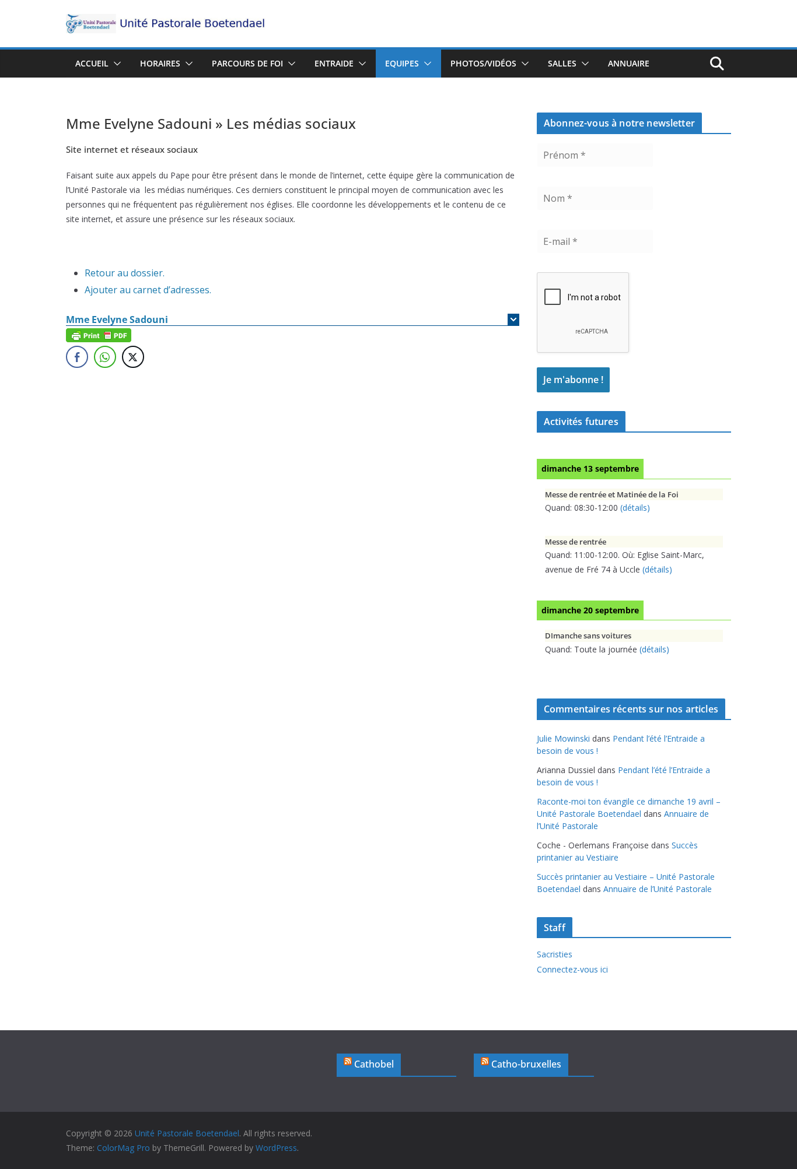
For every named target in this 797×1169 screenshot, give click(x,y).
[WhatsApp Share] (105, 357)
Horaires (160, 63)
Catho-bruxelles (526, 1064)
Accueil (92, 63)
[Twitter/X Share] (133, 357)
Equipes (402, 63)
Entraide (334, 63)
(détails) (635, 507)
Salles (562, 63)
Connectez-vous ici (572, 969)
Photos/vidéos (483, 63)
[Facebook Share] (77, 357)
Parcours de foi (247, 63)
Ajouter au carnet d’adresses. (148, 289)
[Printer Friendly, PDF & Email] (98, 334)
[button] (115, 63)
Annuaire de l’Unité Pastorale (657, 888)
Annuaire (628, 63)
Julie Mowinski (563, 738)
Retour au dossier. (125, 272)
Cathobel (374, 1064)
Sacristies (554, 954)
